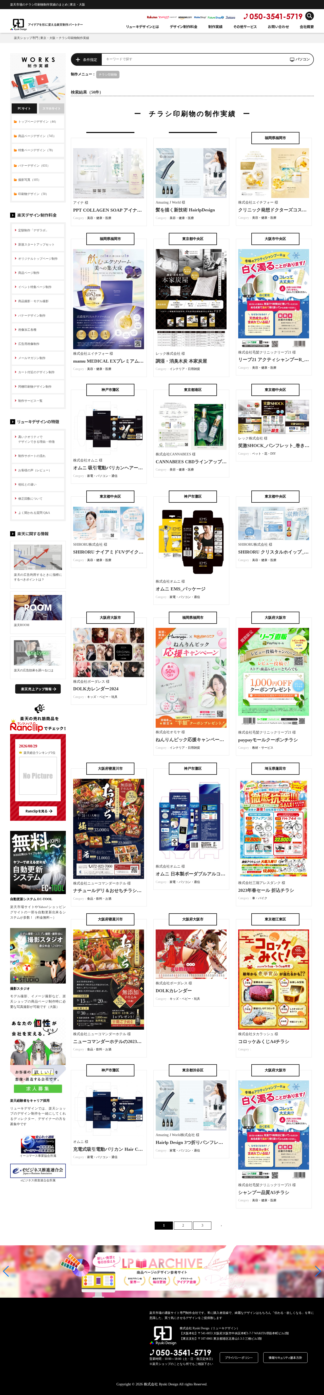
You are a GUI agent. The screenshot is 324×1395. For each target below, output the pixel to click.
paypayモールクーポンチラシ (268, 739)
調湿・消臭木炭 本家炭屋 (181, 361)
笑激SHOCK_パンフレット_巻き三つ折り (280, 445)
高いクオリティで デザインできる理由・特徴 (36, 439)
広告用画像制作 (28, 344)
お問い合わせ (278, 26)
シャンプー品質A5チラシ (263, 1192)
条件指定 (90, 60)
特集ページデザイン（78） (36, 150)
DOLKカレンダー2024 (95, 688)
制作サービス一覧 (30, 401)
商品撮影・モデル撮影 (33, 301)
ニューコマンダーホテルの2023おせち (112, 1041)
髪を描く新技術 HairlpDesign (185, 209)
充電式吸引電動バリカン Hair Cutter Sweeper (119, 1149)
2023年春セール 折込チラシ (266, 890)
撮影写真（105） (29, 180)
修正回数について (30, 498)
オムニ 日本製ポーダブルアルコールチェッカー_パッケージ (217, 873)
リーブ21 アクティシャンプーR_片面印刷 (280, 359)
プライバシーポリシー (239, 1357)
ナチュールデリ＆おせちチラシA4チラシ (114, 890)
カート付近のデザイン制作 (36, 372)
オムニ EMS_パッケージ (181, 588)
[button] (6, 1271)
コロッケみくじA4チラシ (263, 1041)
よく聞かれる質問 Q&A (34, 513)
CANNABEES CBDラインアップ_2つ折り (198, 461)
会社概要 (307, 26)
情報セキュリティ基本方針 (285, 1357)
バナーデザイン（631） (34, 165)
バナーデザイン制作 (32, 315)
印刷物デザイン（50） (33, 194)
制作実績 (215, 26)
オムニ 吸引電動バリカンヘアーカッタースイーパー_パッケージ (138, 467)
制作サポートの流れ (32, 456)
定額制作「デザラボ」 (33, 230)
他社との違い (27, 484)
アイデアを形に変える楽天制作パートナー (55, 24)
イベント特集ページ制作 (35, 287)
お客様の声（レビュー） (35, 470)
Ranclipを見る (36, 811)
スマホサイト (52, 108)
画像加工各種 (27, 329)
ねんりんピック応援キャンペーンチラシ (197, 739)
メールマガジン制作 (32, 358)
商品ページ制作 (28, 273)
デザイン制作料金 (183, 26)
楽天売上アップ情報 (36, 689)
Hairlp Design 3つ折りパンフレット (192, 1142)
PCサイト (24, 108)
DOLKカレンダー (174, 990)
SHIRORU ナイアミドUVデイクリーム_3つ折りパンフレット (135, 552)
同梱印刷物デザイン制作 (35, 386)
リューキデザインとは (142, 26)
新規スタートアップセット (36, 244)
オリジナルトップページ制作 (38, 258)
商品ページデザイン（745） (37, 136)
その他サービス (245, 26)
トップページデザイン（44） (38, 121)
